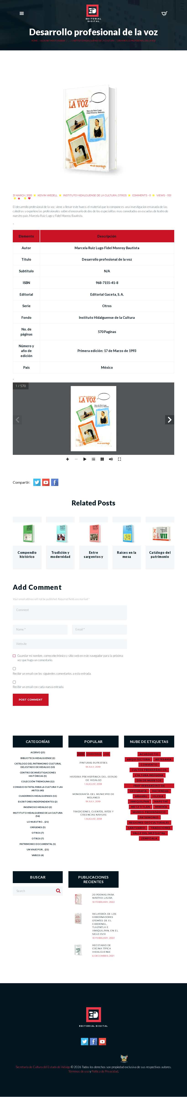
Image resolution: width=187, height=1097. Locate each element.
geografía (138, 790)
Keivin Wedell (47, 195)
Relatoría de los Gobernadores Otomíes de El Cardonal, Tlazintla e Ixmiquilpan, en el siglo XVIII (105, 924)
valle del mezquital (149, 833)
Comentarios (94, 754)
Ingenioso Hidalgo (36, 807)
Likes (106, 754)
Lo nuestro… (35, 821)
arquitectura (138, 759)
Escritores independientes (36, 801)
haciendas (160, 790)
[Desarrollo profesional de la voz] (93, 130)
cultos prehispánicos (149, 769)
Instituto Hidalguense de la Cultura (93, 41)
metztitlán (140, 806)
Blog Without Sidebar (52, 41)
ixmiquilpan (139, 801)
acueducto (149, 754)
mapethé (161, 801)
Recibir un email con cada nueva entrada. (38, 687)
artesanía (163, 759)
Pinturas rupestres (93, 762)
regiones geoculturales (149, 822)
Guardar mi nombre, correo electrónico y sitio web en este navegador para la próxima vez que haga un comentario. (70, 658)
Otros (122, 195)
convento (149, 764)
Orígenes (36, 827)
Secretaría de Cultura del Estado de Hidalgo (43, 1067)
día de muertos (149, 780)
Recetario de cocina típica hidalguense (101, 948)
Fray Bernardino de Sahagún (149, 786)
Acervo (35, 752)
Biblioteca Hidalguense (36, 758)
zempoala (149, 838)
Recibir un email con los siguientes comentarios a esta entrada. (52, 673)
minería (161, 806)
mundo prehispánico (149, 811)
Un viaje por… (35, 849)
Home (34, 41)
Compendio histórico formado (27, 557)
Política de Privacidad (105, 1071)
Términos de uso (78, 1071)
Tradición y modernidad (60, 555)
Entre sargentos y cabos (93, 557)
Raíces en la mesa (126, 555)
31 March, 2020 (22, 195)
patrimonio (149, 817)
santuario (136, 827)
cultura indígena (149, 775)
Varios (36, 855)
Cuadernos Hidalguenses (35, 795)
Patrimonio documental (36, 844)
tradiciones (160, 827)
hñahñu (141, 796)
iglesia (158, 796)
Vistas (81, 754)
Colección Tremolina (35, 781)
